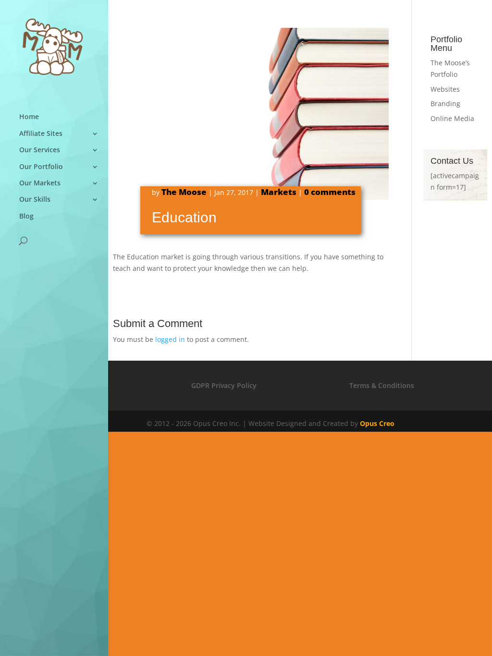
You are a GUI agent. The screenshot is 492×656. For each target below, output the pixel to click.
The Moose (184, 191)
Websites (445, 89)
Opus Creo (377, 423)
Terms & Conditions (381, 385)
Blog (26, 216)
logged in (170, 339)
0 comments (330, 191)
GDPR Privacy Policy (224, 385)
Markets (278, 191)
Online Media (452, 118)
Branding (445, 103)
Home (29, 117)
